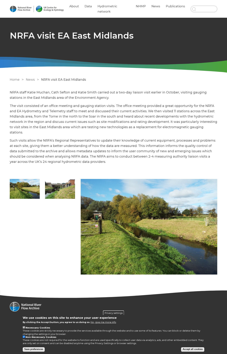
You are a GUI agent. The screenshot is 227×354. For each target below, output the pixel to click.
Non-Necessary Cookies (41, 337)
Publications (175, 6)
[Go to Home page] (37, 9)
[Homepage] (113, 307)
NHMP (141, 6)
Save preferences (33, 349)
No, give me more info (103, 322)
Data (88, 6)
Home (15, 80)
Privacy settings (114, 313)
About (74, 6)
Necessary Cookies (38, 327)
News (155, 6)
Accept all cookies (193, 349)
